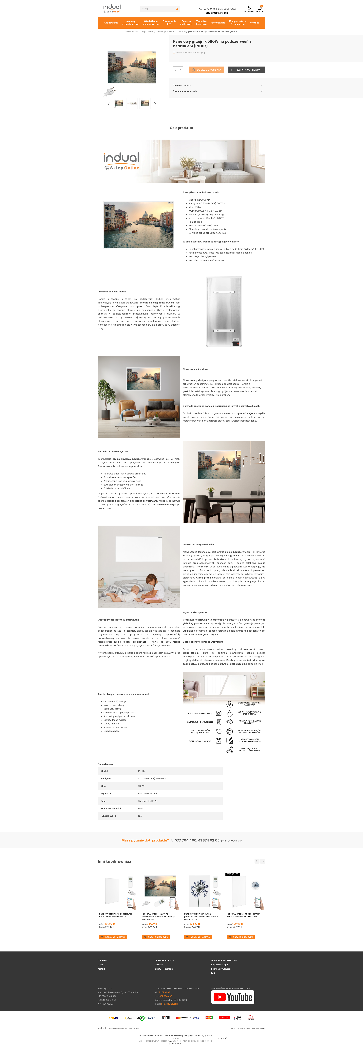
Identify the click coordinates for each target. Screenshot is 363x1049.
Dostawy (159, 964)
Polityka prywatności (221, 969)
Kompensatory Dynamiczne (237, 22)
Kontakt (254, 22)
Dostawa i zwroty (182, 85)
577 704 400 (166, 996)
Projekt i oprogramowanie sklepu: (248, 1028)
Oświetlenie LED (169, 22)
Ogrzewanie (111, 22)
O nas (100, 964)
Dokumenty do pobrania (185, 91)
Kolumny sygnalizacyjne (130, 22)
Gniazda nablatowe (186, 22)
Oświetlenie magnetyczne (151, 22)
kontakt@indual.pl (169, 1004)
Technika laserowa (201, 22)
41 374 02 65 (164, 992)
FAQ (213, 973)
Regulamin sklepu (219, 964)
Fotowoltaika (218, 22)
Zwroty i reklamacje (164, 969)
